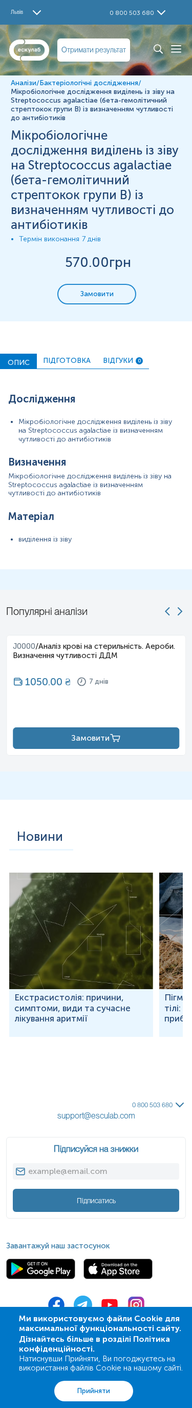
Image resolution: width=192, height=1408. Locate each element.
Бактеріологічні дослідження (88, 83)
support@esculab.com (96, 1116)
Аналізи (23, 83)
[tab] (18, 361)
